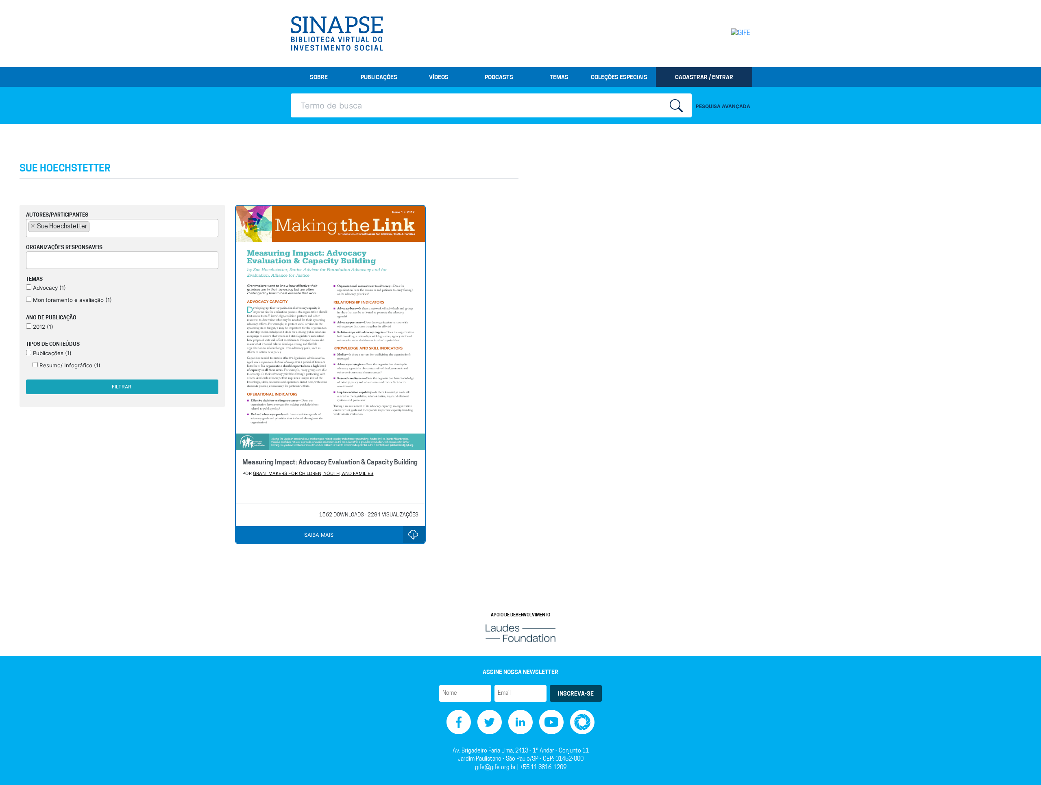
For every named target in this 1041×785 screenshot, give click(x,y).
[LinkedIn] (520, 721)
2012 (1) (42, 326)
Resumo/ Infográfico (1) (69, 365)
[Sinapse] (337, 33)
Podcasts (499, 78)
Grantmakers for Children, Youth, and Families (313, 473)
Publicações (379, 78)
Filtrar (121, 387)
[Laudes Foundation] (520, 633)
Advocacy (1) (48, 287)
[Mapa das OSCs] (582, 721)
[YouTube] (551, 721)
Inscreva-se (576, 694)
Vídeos (439, 78)
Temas (559, 78)
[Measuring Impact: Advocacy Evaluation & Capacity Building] (330, 329)
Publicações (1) (51, 353)
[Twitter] (489, 721)
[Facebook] (458, 721)
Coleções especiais (619, 78)
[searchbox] (93, 226)
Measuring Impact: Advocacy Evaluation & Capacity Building (330, 463)
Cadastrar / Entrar (704, 78)
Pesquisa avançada (723, 106)
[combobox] (122, 228)
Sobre (319, 78)
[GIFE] (724, 33)
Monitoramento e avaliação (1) (71, 300)
